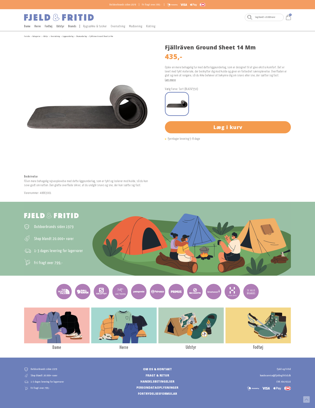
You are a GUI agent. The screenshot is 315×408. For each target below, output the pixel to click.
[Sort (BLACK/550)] (177, 104)
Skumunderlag (81, 36)
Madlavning (135, 26)
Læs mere (170, 80)
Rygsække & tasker (95, 26)
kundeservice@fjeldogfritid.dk (275, 375)
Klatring (150, 26)
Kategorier (36, 36)
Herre (37, 26)
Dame (27, 26)
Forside (27, 36)
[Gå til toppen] (306, 399)
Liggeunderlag (68, 36)
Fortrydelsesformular (157, 394)
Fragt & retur (157, 375)
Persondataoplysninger (157, 387)
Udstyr (60, 26)
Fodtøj (48, 26)
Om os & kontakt (157, 369)
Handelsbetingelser (157, 381)
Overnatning (118, 26)
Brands (72, 26)
